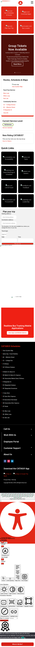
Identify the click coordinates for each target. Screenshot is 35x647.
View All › (6, 113)
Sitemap (14, 479)
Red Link (5, 98)
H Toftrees (6, 364)
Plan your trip (17, 243)
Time (19, 237)
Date (3, 237)
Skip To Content (4, 618)
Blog (24, 52)
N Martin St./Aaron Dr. (9, 372)
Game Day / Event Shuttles (10, 354)
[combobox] (17, 496)
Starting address (6, 214)
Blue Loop (6, 93)
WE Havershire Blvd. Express (11, 403)
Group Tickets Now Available (17, 47)
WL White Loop (7, 414)
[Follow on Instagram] (8, 461)
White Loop (6, 96)
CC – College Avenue (9, 104)
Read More (17, 64)
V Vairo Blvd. (6, 393)
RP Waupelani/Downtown (10, 388)
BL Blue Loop (6, 411)
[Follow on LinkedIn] (12, 461)
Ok (22, 637)
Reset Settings (4, 620)
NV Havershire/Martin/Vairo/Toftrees (13, 378)
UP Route (5, 406)
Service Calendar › (8, 127)
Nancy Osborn (10, 52)
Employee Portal (11, 442)
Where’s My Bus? (17, 644)
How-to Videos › (7, 141)
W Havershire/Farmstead (10, 400)
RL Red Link (6, 417)
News (26, 52)
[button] (0, 501)
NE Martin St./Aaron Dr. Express (12, 375)
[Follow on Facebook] (5, 461)
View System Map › (17, 86)
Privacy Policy (7, 479)
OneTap (9, 540)
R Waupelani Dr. (7, 110)
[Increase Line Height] (2, 559)
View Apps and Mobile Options (17, 333)
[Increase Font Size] (2, 542)
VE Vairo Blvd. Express (9, 396)
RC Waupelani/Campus (9, 385)
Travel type (5, 231)
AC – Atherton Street (9, 107)
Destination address (7, 220)
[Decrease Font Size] (2, 546)
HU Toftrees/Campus (9, 367)
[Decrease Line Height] (2, 563)
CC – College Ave (8, 360)
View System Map (8, 350)
